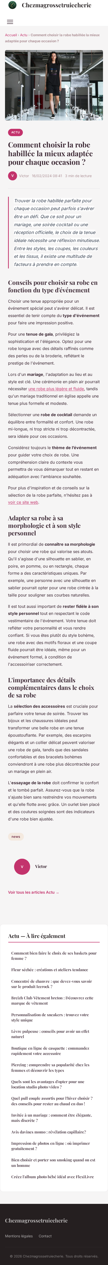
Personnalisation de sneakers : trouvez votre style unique (50, 1017)
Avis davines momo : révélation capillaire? (48, 1131)
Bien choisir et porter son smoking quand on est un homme (53, 1162)
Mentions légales (19, 1236)
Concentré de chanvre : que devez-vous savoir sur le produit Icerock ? (51, 984)
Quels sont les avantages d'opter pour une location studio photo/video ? (47, 1084)
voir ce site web (23, 502)
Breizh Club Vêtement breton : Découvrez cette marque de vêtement (52, 1000)
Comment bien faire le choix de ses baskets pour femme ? (54, 956)
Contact (45, 1236)
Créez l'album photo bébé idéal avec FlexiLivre (52, 1176)
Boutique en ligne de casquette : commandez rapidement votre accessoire (50, 1051)
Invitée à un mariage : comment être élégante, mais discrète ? (51, 1118)
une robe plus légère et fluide (56, 388)
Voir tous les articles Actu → (33, 892)
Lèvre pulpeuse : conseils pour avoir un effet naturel (50, 1034)
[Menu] (10, 22)
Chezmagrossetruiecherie (56, 5)
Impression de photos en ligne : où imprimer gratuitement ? (50, 1146)
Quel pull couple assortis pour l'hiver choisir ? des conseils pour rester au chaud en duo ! (51, 1101)
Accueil (11, 35)
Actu (23, 35)
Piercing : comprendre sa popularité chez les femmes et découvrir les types (50, 1067)
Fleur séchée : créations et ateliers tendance (49, 969)
